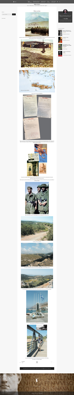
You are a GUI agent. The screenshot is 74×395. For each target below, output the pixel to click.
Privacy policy (40, 393)
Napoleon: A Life (65, 37)
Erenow (33, 393)
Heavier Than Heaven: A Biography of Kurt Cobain (67, 31)
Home (28, 5)
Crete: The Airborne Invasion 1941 (39, 5)
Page (23, 362)
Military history (32, 5)
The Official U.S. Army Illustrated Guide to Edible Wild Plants (67, 45)
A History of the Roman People (66, 52)
